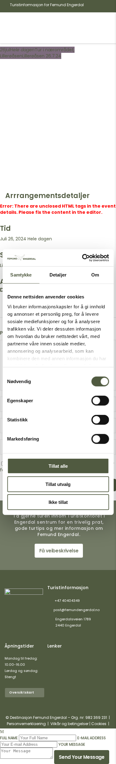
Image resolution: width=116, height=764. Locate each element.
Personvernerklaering (26, 723)
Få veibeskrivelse (59, 550)
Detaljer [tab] (58, 274)
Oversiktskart (21, 692)
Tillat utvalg (58, 484)
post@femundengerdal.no (77, 609)
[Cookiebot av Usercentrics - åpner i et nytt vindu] (82, 258)
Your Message (71, 744)
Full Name (9, 738)
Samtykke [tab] (21, 274)
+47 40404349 (67, 600)
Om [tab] (95, 274)
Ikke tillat (58, 502)
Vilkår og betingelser (69, 723)
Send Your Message (82, 757)
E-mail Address (91, 738)
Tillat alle (58, 466)
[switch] (100, 401)
